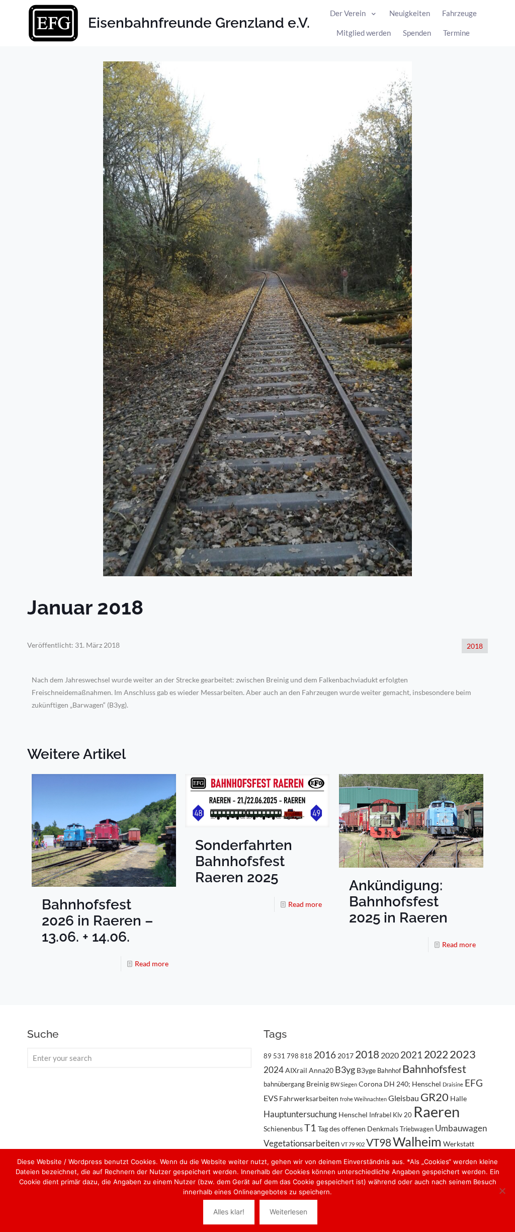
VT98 (378, 1142)
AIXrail (296, 1070)
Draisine (453, 1084)
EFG (474, 1083)
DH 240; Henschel (412, 1084)
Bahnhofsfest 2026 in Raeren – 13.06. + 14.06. (97, 920)
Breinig (317, 1084)
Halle (458, 1098)
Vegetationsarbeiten (301, 1143)
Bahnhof (389, 1070)
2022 (436, 1054)
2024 (274, 1069)
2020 (390, 1055)
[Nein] (502, 1191)
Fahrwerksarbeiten (308, 1098)
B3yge (366, 1070)
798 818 (299, 1056)
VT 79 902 (353, 1144)
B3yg (345, 1069)
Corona (370, 1084)
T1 (310, 1127)
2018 (475, 646)
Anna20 (321, 1070)
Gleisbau (403, 1098)
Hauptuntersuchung (300, 1114)
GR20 (434, 1097)
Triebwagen (417, 1129)
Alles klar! (228, 1211)
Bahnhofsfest (434, 1068)
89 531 (274, 1056)
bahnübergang (284, 1084)
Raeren (436, 1111)
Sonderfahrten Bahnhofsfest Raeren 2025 (243, 861)
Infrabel (380, 1115)
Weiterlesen (288, 1211)
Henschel (353, 1114)
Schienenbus (283, 1128)
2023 (463, 1054)
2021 (411, 1054)
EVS (271, 1098)
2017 (345, 1055)
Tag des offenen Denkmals (358, 1128)
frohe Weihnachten (363, 1099)
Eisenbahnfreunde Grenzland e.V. (199, 23)
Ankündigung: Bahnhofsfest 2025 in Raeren (398, 901)
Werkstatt (458, 1143)
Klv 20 (402, 1115)
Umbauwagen (461, 1128)
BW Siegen (343, 1084)
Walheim (417, 1141)
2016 (325, 1054)
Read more (151, 963)
